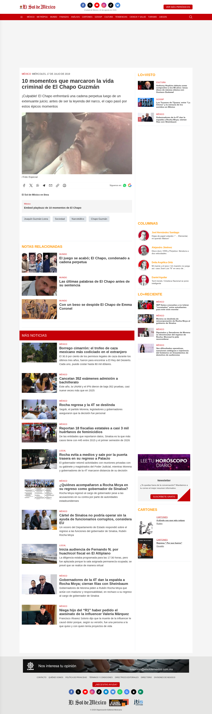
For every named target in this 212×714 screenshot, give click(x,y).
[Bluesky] (117, 5)
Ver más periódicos (178, 7)
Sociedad (60, 219)
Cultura (108, 17)
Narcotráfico (78, 219)
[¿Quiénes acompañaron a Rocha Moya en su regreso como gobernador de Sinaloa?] (39, 492)
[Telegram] (44, 185)
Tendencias (121, 17)
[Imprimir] (64, 185)
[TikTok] (110, 5)
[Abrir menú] (21, 17)
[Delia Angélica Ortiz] (143, 265)
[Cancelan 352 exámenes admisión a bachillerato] (39, 384)
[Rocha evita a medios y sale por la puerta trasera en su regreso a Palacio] (39, 462)
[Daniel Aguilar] (143, 280)
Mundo (53, 17)
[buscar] (191, 17)
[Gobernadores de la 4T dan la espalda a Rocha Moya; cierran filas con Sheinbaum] (39, 587)
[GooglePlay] (140, 691)
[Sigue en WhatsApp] (124, 185)
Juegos (163, 17)
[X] (90, 5)
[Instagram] (103, 5)
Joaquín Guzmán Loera (36, 219)
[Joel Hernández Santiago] (143, 235)
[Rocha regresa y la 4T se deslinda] (39, 409)
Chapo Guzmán (99, 219)
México (30, 17)
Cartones (87, 17)
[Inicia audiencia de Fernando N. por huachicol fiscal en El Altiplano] (39, 557)
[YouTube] (97, 5)
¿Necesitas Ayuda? (106, 684)
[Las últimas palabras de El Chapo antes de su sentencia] (39, 286)
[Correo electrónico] (50, 185)
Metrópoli (42, 17)
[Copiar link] (57, 185)
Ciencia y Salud (138, 17)
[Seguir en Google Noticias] (129, 185)
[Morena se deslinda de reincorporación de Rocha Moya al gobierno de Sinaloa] (146, 319)
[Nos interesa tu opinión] (106, 666)
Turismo (152, 17)
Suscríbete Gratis (164, 496)
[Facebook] (83, 5)
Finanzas (64, 17)
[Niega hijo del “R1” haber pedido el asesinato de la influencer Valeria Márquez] (39, 618)
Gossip (98, 17)
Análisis (75, 17)
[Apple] (133, 691)
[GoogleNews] (126, 691)
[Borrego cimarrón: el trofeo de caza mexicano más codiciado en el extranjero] (39, 356)
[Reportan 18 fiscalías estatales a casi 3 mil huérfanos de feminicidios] (39, 434)
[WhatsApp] (38, 185)
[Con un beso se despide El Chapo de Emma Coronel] (39, 309)
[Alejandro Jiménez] (143, 250)
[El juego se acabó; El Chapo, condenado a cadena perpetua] (39, 262)
